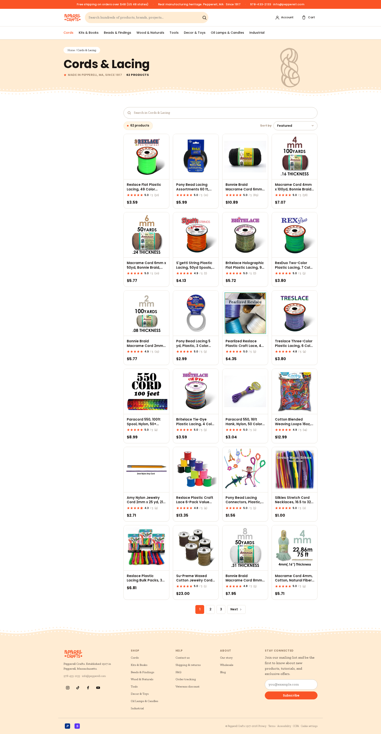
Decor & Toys (194, 32)
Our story (226, 657)
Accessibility (284, 726)
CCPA (296, 726)
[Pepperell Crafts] (72, 17)
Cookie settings (309, 726)
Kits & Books (89, 32)
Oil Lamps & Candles (227, 32)
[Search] (204, 17)
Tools (174, 32)
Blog (223, 672)
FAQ (178, 672)
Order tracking (186, 679)
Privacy (262, 726)
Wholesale (226, 665)
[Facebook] (88, 688)
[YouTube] (98, 688)
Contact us (183, 657)
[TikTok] (78, 688)
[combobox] (144, 17)
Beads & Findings (117, 32)
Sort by (266, 125)
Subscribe (291, 695)
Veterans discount (188, 686)
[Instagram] (68, 688)
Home (71, 50)
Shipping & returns (188, 665)
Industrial (257, 32)
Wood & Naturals (150, 32)
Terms (271, 726)
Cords (68, 32)
